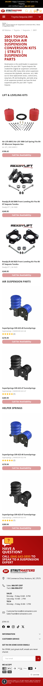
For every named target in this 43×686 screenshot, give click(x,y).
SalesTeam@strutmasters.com (19, 614)
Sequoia (26, 30)
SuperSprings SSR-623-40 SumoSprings (19, 328)
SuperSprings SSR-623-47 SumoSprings (19, 388)
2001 (35, 30)
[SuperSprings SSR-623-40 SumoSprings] (21, 305)
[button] (36, 11)
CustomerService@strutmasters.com (22, 611)
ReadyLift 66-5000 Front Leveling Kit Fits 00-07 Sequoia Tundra (21, 202)
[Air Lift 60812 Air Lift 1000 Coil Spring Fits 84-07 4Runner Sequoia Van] (21, 119)
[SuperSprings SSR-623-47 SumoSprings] (21, 365)
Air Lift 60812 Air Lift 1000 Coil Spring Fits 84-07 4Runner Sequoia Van (21, 142)
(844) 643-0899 (20, 556)
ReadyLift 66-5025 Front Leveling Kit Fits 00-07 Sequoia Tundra (21, 262)
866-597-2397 (30, 6)
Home (4, 23)
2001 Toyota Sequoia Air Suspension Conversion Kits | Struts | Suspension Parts (21, 25)
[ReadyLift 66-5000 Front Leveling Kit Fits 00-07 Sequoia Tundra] (21, 179)
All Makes (6, 30)
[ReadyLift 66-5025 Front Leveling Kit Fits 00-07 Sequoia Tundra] (21, 239)
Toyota (17, 30)
